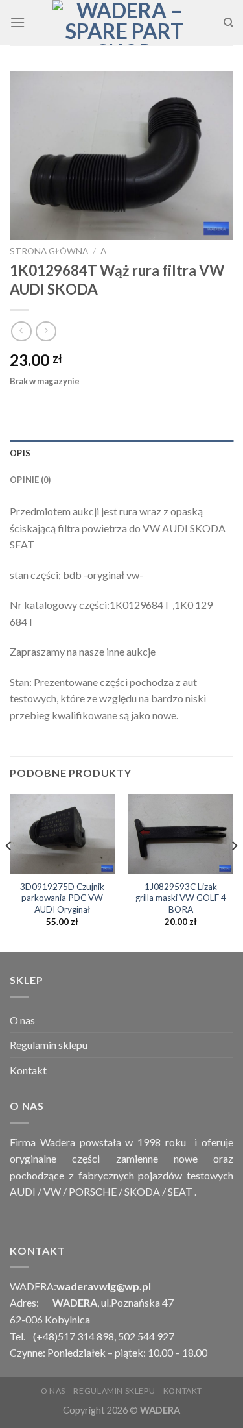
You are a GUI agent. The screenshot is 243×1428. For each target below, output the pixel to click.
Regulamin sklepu (48, 1045)
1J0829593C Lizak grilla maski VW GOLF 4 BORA (180, 898)
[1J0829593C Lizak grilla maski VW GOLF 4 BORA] (180, 833)
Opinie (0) (30, 479)
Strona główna (49, 251)
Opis (20, 453)
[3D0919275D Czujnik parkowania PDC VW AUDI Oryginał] (62, 833)
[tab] (121, 453)
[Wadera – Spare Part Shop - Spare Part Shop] (124, 22)
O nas (22, 1020)
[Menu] (17, 22)
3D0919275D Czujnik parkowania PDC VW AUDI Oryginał (62, 898)
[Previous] (9, 871)
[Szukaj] (228, 22)
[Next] (233, 871)
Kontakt (28, 1070)
